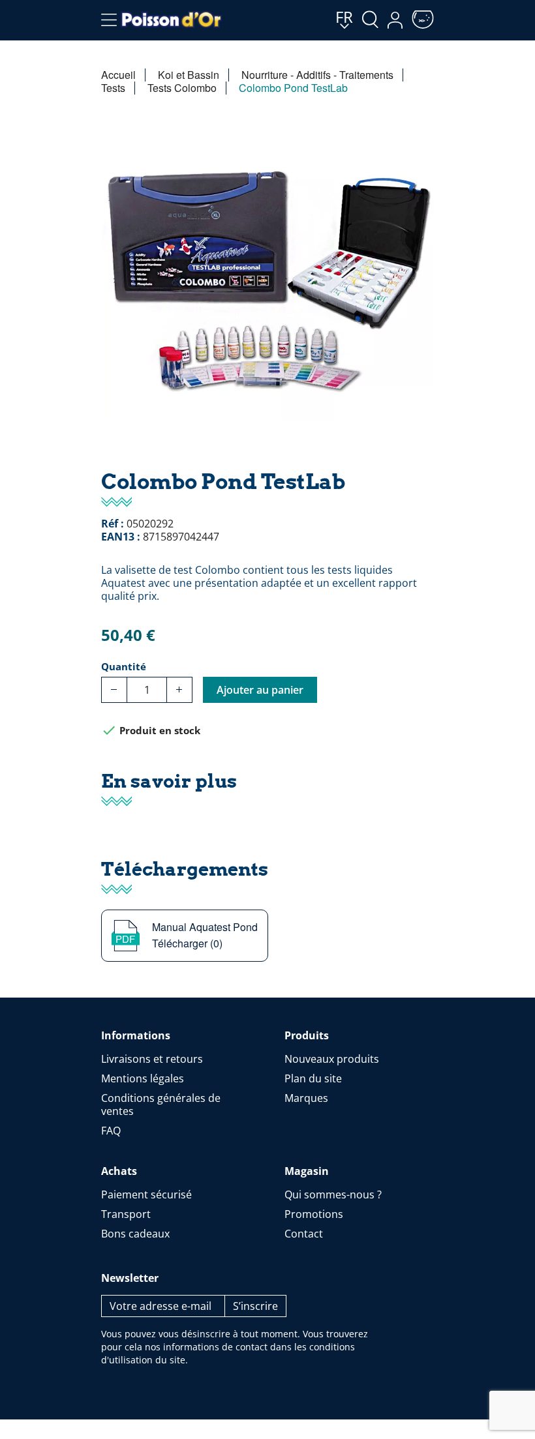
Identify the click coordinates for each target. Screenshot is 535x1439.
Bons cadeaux (135, 1233)
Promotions (313, 1214)
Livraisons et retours (152, 1059)
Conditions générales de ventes (161, 1104)
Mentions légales (142, 1078)
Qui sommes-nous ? (333, 1194)
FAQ (111, 1130)
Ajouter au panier (260, 690)
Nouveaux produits (331, 1059)
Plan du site (313, 1078)
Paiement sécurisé (146, 1194)
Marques (306, 1098)
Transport (126, 1214)
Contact (303, 1233)
